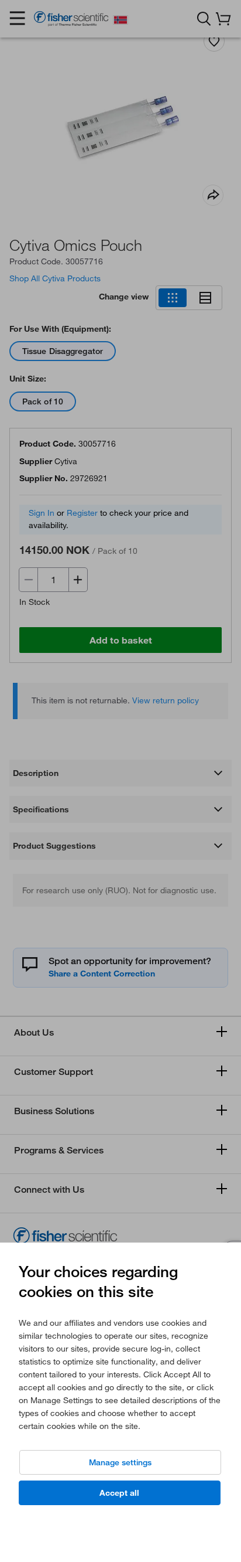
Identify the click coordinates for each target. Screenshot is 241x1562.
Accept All (119, 1493)
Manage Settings (120, 1462)
